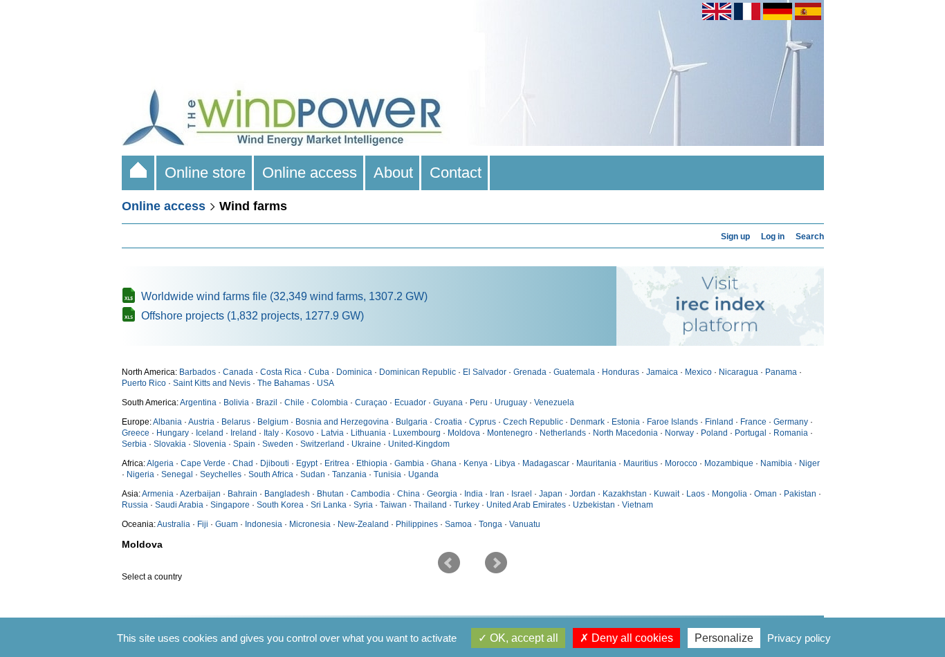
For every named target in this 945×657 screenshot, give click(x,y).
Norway (679, 433)
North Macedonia (625, 433)
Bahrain (242, 494)
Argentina (198, 402)
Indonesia (263, 524)
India (473, 494)
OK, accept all (522, 638)
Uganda (423, 474)
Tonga (490, 524)
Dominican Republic (417, 372)
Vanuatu (524, 524)
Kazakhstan (625, 494)
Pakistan (800, 494)
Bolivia (236, 402)
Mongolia (729, 494)
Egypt (307, 463)
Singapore (230, 505)
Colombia (329, 402)
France (753, 422)
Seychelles (220, 474)
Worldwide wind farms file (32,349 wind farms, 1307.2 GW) (284, 296)
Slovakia (170, 444)
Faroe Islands (672, 422)
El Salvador (484, 372)
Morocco (681, 463)
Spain (244, 444)
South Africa (270, 474)
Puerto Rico (144, 383)
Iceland (209, 433)
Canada (238, 372)
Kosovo (300, 433)
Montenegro (510, 433)
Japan (550, 494)
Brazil (266, 402)
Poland (714, 433)
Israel (521, 494)
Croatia (448, 422)
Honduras (620, 372)
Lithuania (368, 433)
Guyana (448, 402)
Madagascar (545, 463)
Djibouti (274, 463)
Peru (479, 402)
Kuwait (666, 494)
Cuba (319, 372)
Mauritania (596, 463)
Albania (167, 422)
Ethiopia (371, 463)
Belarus (235, 422)
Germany (790, 422)
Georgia (442, 494)
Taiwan (393, 505)
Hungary (172, 433)
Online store (205, 172)
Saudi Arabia (179, 505)
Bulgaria (412, 422)
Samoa (458, 524)
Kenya (476, 463)
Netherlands (563, 433)
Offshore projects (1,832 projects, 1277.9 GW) (252, 316)
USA (325, 383)
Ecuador (410, 402)
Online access (309, 172)
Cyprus (482, 422)
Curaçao (371, 402)
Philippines (417, 524)
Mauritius (640, 463)
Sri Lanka (329, 505)
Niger (809, 463)
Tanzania (349, 474)
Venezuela (554, 402)
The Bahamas (283, 383)
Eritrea (336, 463)
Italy (271, 433)
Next (496, 563)
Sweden (277, 444)
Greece (135, 433)
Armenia (158, 494)
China (408, 494)
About (393, 172)
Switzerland (322, 444)
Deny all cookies (631, 638)
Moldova (464, 433)
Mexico (698, 372)
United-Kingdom (419, 444)
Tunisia (387, 474)
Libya (505, 463)
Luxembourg (417, 433)
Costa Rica (281, 372)
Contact (455, 172)
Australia (173, 524)
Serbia (134, 444)
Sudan (312, 474)
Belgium (272, 422)
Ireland (243, 433)
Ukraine (366, 444)
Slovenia (209, 444)
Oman (765, 494)
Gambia (409, 463)
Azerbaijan (200, 494)
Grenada (530, 372)
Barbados (197, 372)
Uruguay (511, 402)
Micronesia (310, 524)
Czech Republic (533, 422)
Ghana (444, 463)
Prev (449, 563)
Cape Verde (203, 463)
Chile (294, 402)
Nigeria (140, 474)
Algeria (160, 463)
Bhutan (330, 494)
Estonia (626, 422)
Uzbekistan (594, 505)
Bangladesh (287, 494)
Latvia (332, 433)
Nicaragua (738, 372)
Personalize (724, 638)
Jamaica (662, 372)
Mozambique (728, 463)
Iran (497, 494)
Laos (695, 494)
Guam (226, 524)
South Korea (280, 505)
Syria (363, 505)
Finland (719, 422)
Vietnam (637, 505)
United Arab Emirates (526, 505)
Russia (135, 505)
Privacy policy (799, 638)
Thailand (430, 505)
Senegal (177, 474)
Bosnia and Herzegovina (342, 422)
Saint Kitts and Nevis (211, 383)
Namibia (776, 463)
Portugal (751, 433)
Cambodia (370, 494)
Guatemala (574, 372)
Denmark (587, 422)
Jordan (582, 494)
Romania (790, 433)
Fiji (202, 524)
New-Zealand (363, 524)
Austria (201, 422)
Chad (242, 463)
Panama (781, 372)
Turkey (466, 505)
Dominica (354, 372)
